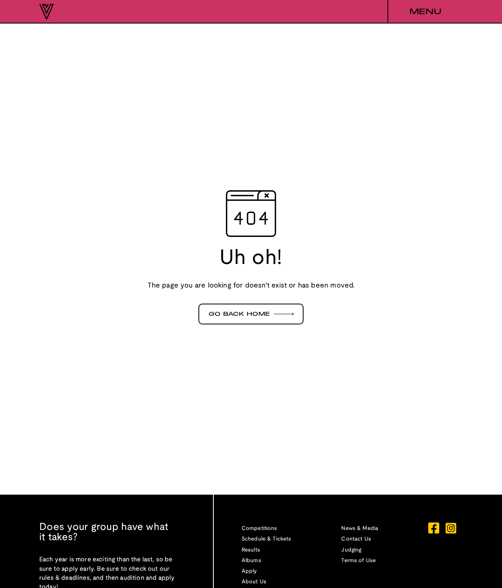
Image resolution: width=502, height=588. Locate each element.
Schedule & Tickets (266, 539)
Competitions (259, 528)
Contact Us (356, 539)
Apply (249, 571)
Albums (251, 560)
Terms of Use (358, 560)
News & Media (359, 528)
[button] (425, 12)
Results (251, 550)
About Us (254, 581)
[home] (46, 12)
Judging (351, 550)
